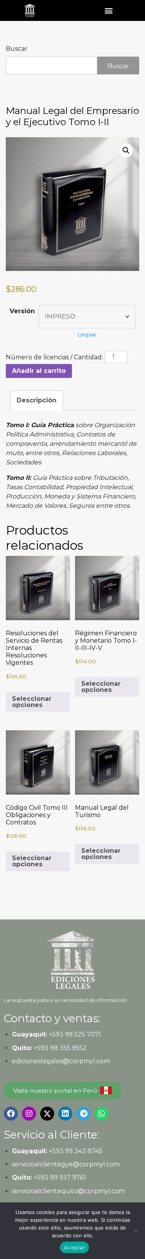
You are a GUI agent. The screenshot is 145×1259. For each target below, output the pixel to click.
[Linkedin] (65, 1114)
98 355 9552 (68, 1048)
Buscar (16, 48)
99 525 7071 (83, 1034)
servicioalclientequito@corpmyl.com (68, 1191)
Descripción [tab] (36, 400)
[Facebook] (11, 1114)
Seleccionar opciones (31, 702)
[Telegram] (83, 1114)
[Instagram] (29, 1114)
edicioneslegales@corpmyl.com (61, 1061)
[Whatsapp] (102, 1114)
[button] (108, 10)
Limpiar (87, 334)
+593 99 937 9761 (59, 1177)
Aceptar (74, 1247)
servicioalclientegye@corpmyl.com (66, 1164)
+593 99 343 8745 (74, 1151)
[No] (135, 1231)
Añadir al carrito (39, 370)
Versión (22, 311)
